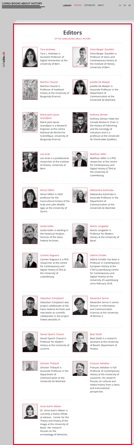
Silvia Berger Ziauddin (102, 49)
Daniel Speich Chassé (52, 334)
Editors (78, 5)
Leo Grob (45, 154)
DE (129, 5)
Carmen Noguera (49, 255)
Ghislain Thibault (49, 363)
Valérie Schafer (98, 255)
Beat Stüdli (96, 334)
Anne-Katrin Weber (50, 406)
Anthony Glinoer (99, 114)
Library (67, 5)
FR (125, 5)
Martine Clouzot (49, 82)
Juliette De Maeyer (100, 82)
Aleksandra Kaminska (102, 190)
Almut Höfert (47, 190)
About (101, 5)
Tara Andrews (47, 49)
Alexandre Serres (99, 298)
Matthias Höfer (98, 154)
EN (120, 5)
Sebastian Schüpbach (52, 298)
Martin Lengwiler (99, 226)
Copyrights (89, 5)
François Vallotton (99, 363)
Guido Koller (47, 226)
